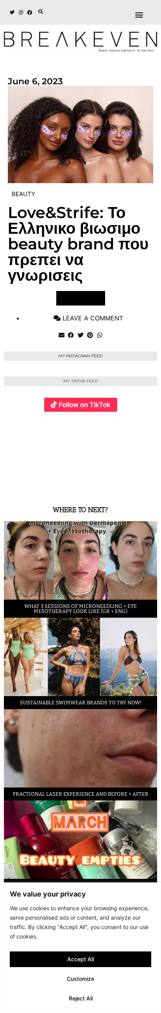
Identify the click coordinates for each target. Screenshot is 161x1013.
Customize (80, 978)
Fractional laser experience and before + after (80, 794)
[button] (40, 11)
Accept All (80, 959)
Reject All (81, 998)
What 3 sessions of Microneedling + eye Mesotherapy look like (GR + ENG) (80, 608)
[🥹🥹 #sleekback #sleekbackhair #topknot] (125, 454)
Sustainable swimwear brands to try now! (80, 703)
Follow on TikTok (85, 405)
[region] (80, 947)
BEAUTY (23, 194)
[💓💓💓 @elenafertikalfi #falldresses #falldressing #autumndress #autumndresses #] (74, 454)
